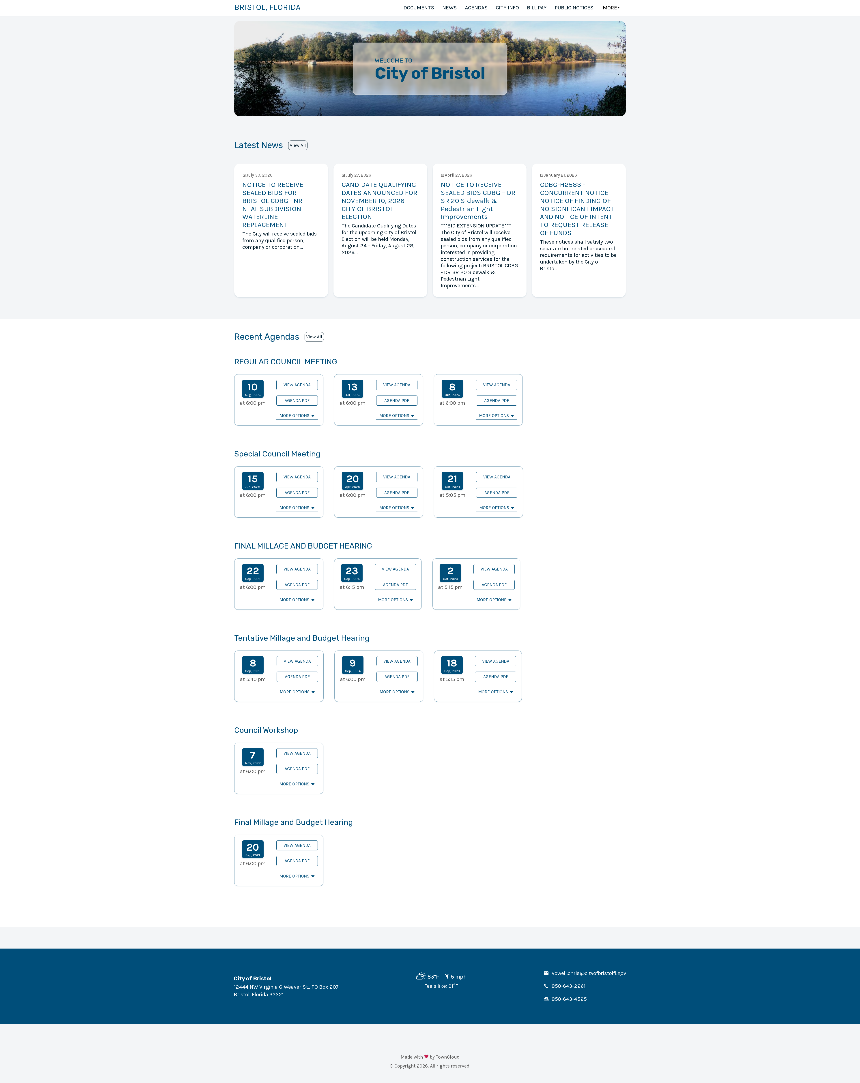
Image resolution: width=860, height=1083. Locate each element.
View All (298, 145)
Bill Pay (537, 7)
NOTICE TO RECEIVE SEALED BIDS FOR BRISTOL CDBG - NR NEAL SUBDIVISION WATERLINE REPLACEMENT (272, 204)
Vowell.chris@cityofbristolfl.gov (589, 973)
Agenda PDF (297, 400)
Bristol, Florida (267, 7)
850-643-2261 (568, 986)
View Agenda (297, 384)
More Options (294, 415)
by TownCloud (445, 1057)
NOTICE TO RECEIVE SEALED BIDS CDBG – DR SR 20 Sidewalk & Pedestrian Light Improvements (478, 200)
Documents (419, 7)
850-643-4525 (569, 999)
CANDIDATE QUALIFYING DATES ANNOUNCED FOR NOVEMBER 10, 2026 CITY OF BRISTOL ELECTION (379, 200)
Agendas (476, 7)
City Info (507, 7)
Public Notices (574, 7)
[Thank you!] (426, 1057)
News (449, 7)
